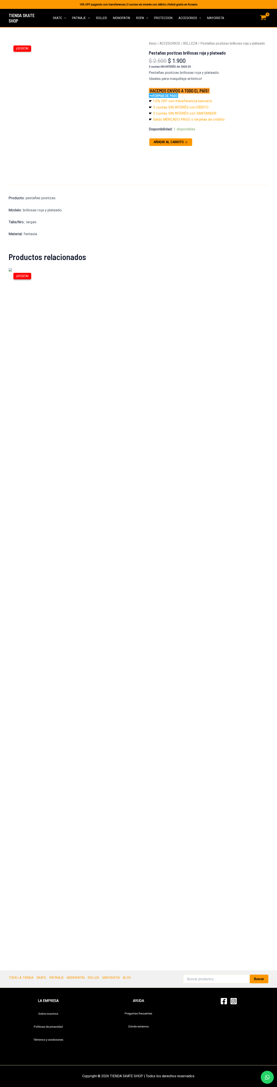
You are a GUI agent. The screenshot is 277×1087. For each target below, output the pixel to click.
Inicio (152, 43)
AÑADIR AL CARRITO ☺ (171, 142)
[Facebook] (223, 1001)
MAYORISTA (215, 18)
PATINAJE (79, 18)
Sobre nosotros (48, 1013)
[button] (64, 18)
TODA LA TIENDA (21, 978)
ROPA (140, 18)
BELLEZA (190, 43)
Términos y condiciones (48, 1039)
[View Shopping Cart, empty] (263, 18)
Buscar (259, 979)
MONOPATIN (121, 18)
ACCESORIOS (188, 18)
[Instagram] (233, 1001)
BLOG (127, 978)
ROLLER (101, 18)
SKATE (57, 18)
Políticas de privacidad (48, 1026)
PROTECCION (163, 18)
